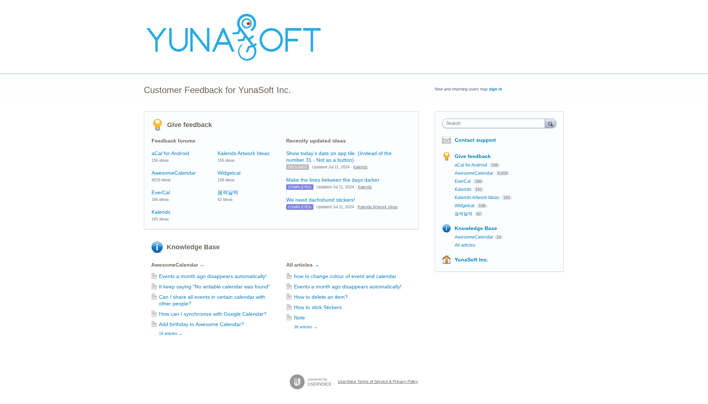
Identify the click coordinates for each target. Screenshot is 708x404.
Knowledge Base (193, 247)
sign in (495, 89)
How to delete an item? (321, 297)
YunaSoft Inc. (471, 260)
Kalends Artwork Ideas (244, 153)
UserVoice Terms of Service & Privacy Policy (378, 381)
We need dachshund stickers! (320, 200)
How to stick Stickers (318, 307)
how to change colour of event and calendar (345, 276)
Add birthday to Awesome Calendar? (201, 324)
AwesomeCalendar (174, 173)
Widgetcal (229, 173)
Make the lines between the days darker (332, 180)
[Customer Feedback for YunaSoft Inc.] (234, 37)
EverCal (161, 192)
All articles (302, 265)
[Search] (550, 123)
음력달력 (228, 192)
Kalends (161, 212)
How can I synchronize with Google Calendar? (213, 314)
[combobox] (495, 123)
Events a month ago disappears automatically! (213, 276)
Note (299, 318)
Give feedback (189, 125)
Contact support (475, 140)
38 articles (305, 327)
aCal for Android (170, 153)
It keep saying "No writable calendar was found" (214, 287)
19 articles (171, 333)
